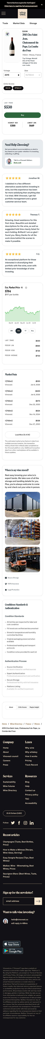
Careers (6, 761)
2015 (7, 75)
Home (4, 724)
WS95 (8, 88)
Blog (27, 782)
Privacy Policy (11, 975)
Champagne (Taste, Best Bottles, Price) (18, 843)
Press (5, 765)
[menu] (3, 13)
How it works (31, 756)
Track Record (31, 765)
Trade (5, 23)
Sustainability (9, 782)
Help (27, 786)
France (28, 724)
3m (11, 331)
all (32, 331)
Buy (22, 115)
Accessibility (31, 803)
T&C (27, 799)
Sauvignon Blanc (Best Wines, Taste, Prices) (20, 875)
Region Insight (34, 707)
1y (25, 331)
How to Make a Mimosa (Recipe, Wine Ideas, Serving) (18, 851)
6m (18, 331)
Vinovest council (10, 756)
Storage (33, 23)
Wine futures (9, 786)
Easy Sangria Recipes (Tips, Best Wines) (18, 859)
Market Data (19, 23)
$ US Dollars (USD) (14, 813)
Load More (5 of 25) (22, 435)
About (11, 707)
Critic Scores (22, 707)
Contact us (30, 791)
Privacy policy (31, 795)
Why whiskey (31, 752)
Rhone (37, 724)
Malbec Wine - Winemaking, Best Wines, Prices (18, 867)
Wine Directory (16, 724)
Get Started (37, 14)
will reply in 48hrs (19, 923)
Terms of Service (36, 973)
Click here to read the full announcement (21, 6)
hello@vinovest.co (19, 920)
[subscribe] (38, 901)
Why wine (29, 748)
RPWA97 (18, 88)
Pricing (28, 761)
